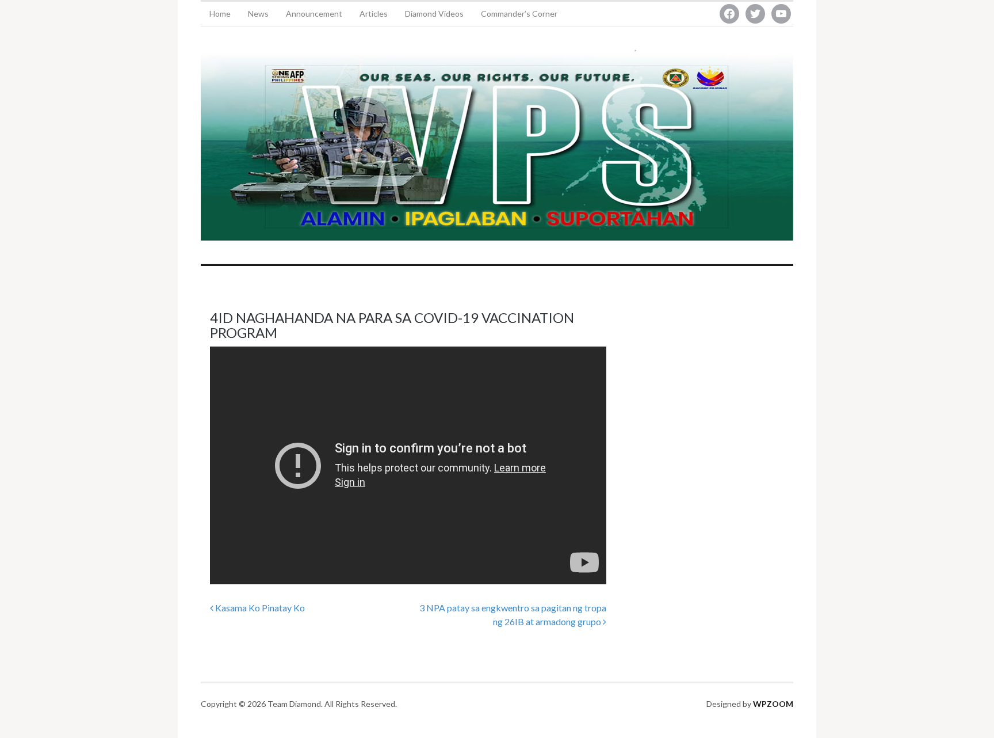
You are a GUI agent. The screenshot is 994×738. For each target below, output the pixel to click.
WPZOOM (773, 704)
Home (220, 13)
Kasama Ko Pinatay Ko (259, 607)
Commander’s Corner (519, 13)
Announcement (314, 13)
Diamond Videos (434, 13)
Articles (374, 13)
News (258, 13)
